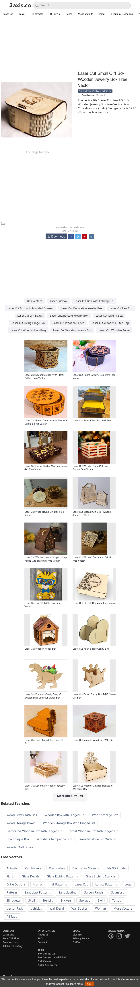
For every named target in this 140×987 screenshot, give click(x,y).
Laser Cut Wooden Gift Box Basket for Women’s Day (93, 787)
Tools (22, 14)
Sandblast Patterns (38, 892)
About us (43, 934)
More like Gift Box (70, 796)
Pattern (12, 892)
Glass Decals (30, 876)
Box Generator (46, 953)
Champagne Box (18, 839)
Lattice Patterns (106, 884)
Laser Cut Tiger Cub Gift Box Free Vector (42, 604)
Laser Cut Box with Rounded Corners (30, 308)
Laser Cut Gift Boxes (30, 315)
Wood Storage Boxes (21, 823)
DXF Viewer (44, 961)
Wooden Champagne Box (54, 839)
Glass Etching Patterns (62, 876)
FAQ (40, 938)
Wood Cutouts (85, 14)
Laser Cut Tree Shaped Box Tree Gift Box (43, 741)
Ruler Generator (47, 965)
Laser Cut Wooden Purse (114, 330)
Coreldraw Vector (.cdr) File (95, 91)
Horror (38, 884)
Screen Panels (94, 892)
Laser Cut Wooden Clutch (68, 323)
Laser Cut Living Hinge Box (28, 323)
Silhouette (14, 900)
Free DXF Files (11, 938)
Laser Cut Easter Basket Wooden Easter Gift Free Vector (45, 467)
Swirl (101, 900)
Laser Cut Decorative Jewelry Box (81, 308)
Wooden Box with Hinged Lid (64, 815)
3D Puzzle (54, 14)
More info (101, 95)
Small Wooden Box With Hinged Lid (94, 831)
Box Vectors (34, 301)
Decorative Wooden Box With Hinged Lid (34, 831)
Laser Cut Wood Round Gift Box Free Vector (44, 513)
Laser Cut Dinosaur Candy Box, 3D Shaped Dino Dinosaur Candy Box (42, 696)
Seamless (117, 892)
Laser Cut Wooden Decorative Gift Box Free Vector (93, 559)
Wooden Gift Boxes (20, 847)
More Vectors (123, 908)
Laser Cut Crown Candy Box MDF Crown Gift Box (94, 696)
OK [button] (89, 984)
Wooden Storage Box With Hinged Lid (69, 823)
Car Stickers (33, 868)
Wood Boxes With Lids (22, 815)
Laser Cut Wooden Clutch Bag (110, 323)
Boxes (69, 14)
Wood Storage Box (105, 815)
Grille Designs (16, 884)
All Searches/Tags (13, 946)
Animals (12, 868)
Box (3, 223)
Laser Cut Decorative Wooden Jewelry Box (44, 787)
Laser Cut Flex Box (121, 308)
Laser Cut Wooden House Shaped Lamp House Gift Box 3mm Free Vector (45, 559)
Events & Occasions (122, 14)
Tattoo (116, 900)
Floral (10, 876)
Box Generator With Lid (52, 957)
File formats (36, 14)
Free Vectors (10, 942)
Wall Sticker (79, 908)
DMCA (76, 942)
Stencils (47, 900)
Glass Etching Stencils (101, 876)
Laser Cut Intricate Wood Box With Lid (93, 740)
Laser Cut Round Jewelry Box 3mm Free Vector (94, 376)
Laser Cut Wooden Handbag (28, 330)
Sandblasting (68, 892)
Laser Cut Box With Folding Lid (94, 301)
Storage (84, 900)
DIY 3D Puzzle (116, 868)
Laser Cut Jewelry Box (109, 315)
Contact (42, 942)
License (77, 934)
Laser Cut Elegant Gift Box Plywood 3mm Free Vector (92, 513)
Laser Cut (8, 14)
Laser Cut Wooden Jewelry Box (72, 330)
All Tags (12, 917)
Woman (100, 908)
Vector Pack (15, 908)
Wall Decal (57, 908)
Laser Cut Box (58, 301)
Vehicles (36, 908)
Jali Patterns (59, 884)
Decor (102, 14)
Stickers (66, 900)
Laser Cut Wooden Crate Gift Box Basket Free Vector (90, 467)
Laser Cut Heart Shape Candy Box (91, 648)
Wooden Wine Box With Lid (97, 839)
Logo (128, 884)
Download (58, 236)
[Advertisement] (70, 43)
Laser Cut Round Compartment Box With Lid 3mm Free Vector (45, 422)
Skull (31, 900)
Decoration (57, 868)
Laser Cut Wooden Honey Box (40, 648)
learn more (76, 984)
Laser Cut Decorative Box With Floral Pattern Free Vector (44, 376)
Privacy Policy (81, 938)
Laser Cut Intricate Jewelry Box (69, 315)
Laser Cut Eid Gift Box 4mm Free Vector (94, 603)
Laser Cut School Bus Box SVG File (92, 420)
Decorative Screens (85, 868)
